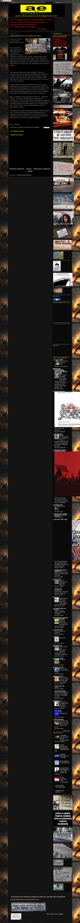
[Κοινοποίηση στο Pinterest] (49, 127)
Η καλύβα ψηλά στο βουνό (60, 609)
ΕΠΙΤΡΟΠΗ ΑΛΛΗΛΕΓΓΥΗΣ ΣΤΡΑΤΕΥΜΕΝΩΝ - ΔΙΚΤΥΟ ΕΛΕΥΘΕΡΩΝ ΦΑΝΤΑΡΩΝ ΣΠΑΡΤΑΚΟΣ (60, 371)
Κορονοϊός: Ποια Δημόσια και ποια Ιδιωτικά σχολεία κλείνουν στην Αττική (61, 724)
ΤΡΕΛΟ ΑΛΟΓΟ (58, 667)
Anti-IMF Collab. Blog (60, 519)
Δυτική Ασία (62, 637)
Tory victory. (62, 659)
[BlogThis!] (45, 127)
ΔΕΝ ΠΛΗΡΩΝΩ (59, 719)
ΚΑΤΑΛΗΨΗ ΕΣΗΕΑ (60, 691)
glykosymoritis (58, 676)
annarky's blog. (59, 658)
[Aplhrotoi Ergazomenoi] (57, 300)
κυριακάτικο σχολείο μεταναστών (60, 570)
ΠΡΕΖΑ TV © (58, 701)
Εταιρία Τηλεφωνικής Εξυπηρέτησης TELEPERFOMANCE (62, 748)
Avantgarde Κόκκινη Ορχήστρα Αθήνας (60, 450)
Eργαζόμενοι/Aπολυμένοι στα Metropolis (61, 618)
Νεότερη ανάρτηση (17, 169)
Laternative (57, 579)
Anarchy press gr (59, 391)
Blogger (61, 914)
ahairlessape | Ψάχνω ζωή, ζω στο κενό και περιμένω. (60, 515)
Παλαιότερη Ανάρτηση (41, 169)
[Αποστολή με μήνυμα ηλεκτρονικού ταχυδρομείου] (44, 127)
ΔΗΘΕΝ (56, 636)
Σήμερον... (57, 687)
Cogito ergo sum (59, 686)
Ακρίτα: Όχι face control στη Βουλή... (63, 362)
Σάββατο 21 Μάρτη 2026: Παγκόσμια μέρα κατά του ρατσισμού (61, 573)
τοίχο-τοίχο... (58, 710)
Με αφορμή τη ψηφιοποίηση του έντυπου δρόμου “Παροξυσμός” (61, 591)
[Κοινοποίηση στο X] (46, 127)
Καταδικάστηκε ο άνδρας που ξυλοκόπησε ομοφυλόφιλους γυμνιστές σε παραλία (61, 601)
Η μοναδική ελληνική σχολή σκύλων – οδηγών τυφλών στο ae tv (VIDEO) (62, 738)
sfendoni (57, 597)
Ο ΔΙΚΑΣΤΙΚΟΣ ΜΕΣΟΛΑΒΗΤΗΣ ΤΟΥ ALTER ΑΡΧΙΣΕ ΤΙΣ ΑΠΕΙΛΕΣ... (62, 771)
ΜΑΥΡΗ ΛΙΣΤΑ (58, 630)
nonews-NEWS (58, 359)
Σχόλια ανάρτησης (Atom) (24, 175)
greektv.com (58, 645)
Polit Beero (62, 506)
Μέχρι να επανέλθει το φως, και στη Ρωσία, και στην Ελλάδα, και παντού (61, 499)
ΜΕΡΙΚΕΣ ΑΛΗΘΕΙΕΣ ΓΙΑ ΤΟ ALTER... (64, 756)
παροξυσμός (58, 589)
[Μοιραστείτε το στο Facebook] (47, 127)
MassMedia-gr (58, 434)
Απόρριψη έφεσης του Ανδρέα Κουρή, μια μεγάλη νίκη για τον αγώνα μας (61, 623)
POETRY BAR (58, 505)
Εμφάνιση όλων (66, 730)
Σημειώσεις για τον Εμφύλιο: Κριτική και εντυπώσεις (59, 612)
